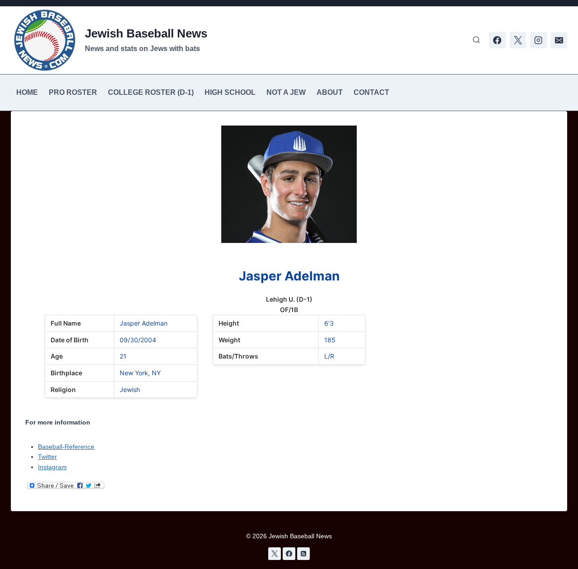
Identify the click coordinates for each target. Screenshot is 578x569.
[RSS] (303, 553)
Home (27, 92)
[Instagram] (538, 40)
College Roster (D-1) (151, 92)
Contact (371, 92)
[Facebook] (497, 40)
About (330, 92)
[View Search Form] (476, 40)
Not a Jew (286, 92)
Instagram (52, 467)
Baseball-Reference (66, 446)
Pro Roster (73, 92)
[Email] (559, 40)
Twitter (47, 456)
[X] (518, 40)
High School (230, 92)
